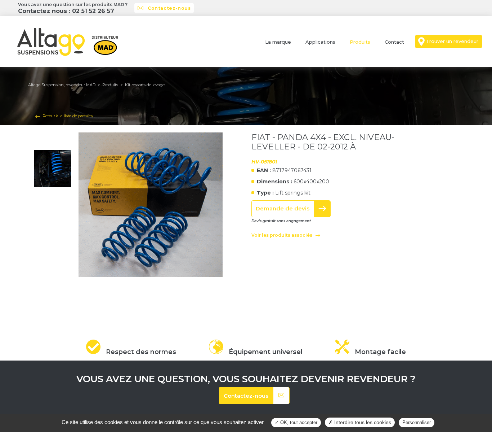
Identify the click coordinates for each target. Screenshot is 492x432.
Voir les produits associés (281, 235)
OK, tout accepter (298, 422)
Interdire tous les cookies (362, 422)
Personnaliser (416, 422)
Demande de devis (282, 208)
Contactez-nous (169, 8)
